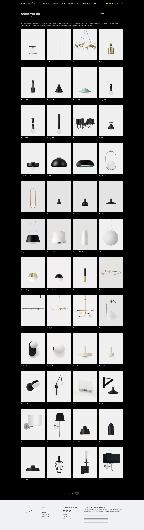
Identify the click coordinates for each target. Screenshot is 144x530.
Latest (78, 3)
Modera (70, 3)
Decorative (46, 3)
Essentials (55, 3)
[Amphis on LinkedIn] (70, 511)
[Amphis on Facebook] (64, 511)
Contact (44, 512)
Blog (95, 3)
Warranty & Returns (47, 514)
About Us (44, 519)
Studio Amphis (86, 3)
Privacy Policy (45, 516)
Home (22, 17)
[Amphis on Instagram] (67, 511)
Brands (63, 3)
